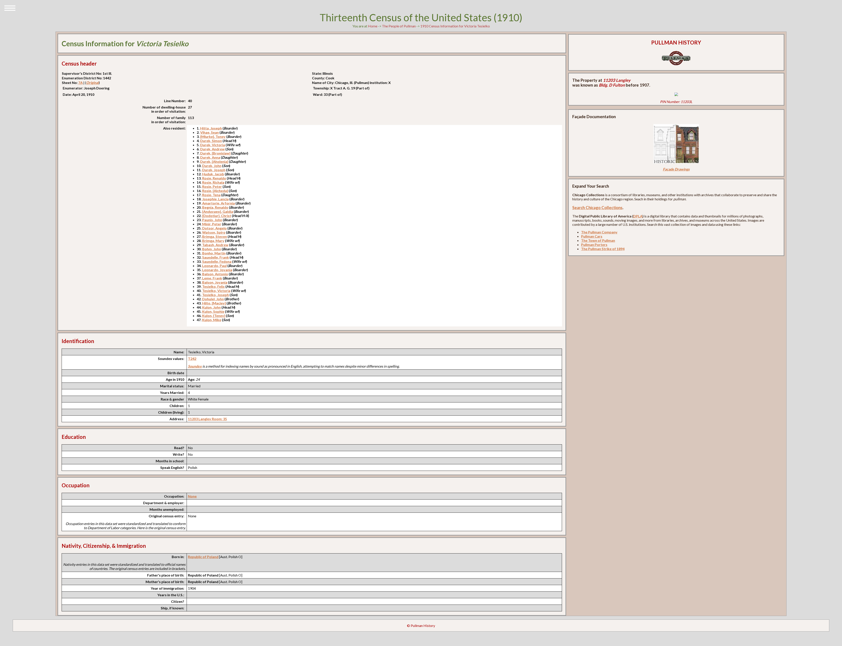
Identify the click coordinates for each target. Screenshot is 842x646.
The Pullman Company (599, 232)
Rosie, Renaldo (214, 178)
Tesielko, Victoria (216, 290)
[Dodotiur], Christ (216, 216)
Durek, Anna (210, 157)
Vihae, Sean (209, 132)
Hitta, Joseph (211, 128)
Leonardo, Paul (214, 265)
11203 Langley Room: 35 (207, 419)
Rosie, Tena (211, 195)
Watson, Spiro (213, 232)
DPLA (637, 216)
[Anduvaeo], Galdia (217, 211)
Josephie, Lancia (215, 199)
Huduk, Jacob (213, 174)
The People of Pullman (399, 26)
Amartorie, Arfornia (218, 203)
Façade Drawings (676, 169)
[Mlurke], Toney (213, 136)
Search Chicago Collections (597, 207)
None (192, 496)
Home (372, 26)
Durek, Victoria (212, 145)
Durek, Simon (211, 141)
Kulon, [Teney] (213, 315)
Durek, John (211, 166)
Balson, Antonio (215, 274)
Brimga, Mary (213, 240)
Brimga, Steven (214, 236)
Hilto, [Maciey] (214, 303)
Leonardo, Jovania (217, 270)
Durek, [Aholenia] (214, 161)
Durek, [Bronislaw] (215, 153)
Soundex (195, 366)
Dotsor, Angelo (214, 228)
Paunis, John (212, 220)
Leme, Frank (212, 278)
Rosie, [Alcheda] (215, 191)
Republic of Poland (203, 557)
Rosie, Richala (213, 182)
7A (80, 82)
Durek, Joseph (213, 170)
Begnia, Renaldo (215, 207)
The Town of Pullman (598, 240)
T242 (192, 358)
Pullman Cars (591, 236)
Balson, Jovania (214, 282)
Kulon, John (211, 307)
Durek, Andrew (212, 149)
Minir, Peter (211, 224)
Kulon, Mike (211, 320)
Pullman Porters (594, 244)
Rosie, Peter (212, 186)
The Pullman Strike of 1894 (602, 249)
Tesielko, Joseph (215, 295)
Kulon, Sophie (213, 311)
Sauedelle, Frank (215, 257)
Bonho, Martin (214, 253)
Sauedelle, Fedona (217, 261)
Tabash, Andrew (215, 245)
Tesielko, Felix (213, 286)
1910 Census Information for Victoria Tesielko (455, 26)
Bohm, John (211, 249)
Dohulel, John (213, 299)
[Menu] (9, 7)
